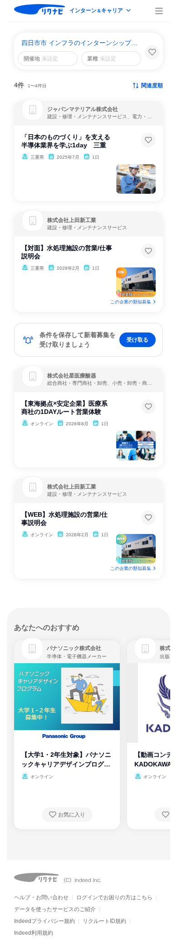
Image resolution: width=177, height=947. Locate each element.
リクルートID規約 (104, 921)
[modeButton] (101, 11)
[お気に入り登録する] (148, 140)
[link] (32, 649)
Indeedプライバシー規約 (44, 921)
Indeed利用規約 (33, 933)
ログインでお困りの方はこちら (114, 897)
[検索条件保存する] (152, 52)
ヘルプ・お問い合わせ (41, 897)
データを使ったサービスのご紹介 (55, 909)
